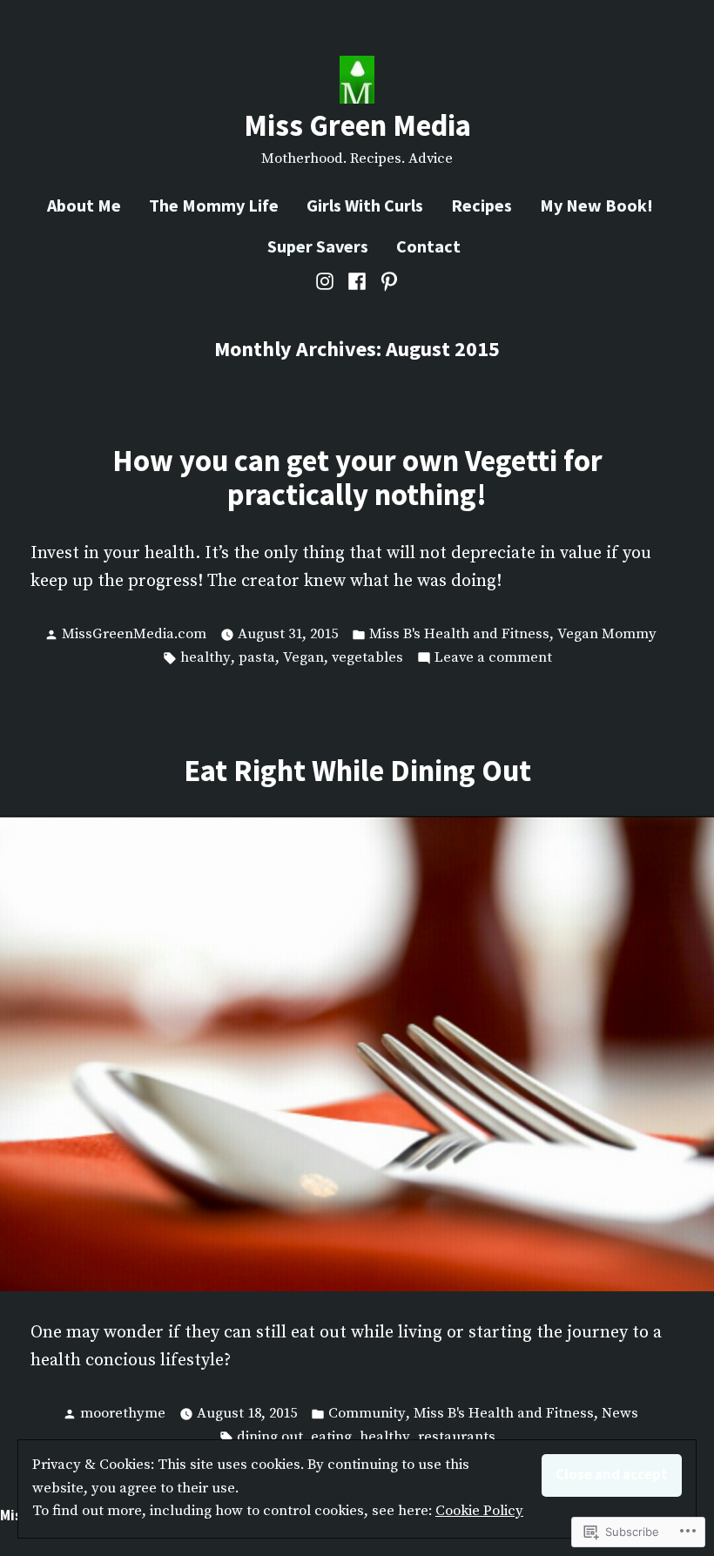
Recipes (481, 205)
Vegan (303, 658)
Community (367, 1413)
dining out (270, 1437)
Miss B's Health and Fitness (459, 634)
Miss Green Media (357, 125)
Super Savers (317, 246)
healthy (205, 658)
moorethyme (122, 1413)
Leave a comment (493, 659)
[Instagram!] (326, 281)
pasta (257, 658)
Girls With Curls (364, 205)
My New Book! (596, 205)
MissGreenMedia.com (134, 634)
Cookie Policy (479, 1511)
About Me (84, 205)
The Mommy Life (214, 205)
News (620, 1413)
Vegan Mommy (607, 634)
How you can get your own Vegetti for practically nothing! (357, 477)
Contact (428, 246)
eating (331, 1437)
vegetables (367, 658)
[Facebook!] (357, 281)
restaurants (456, 1437)
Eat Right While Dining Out (357, 770)
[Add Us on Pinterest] (386, 281)
